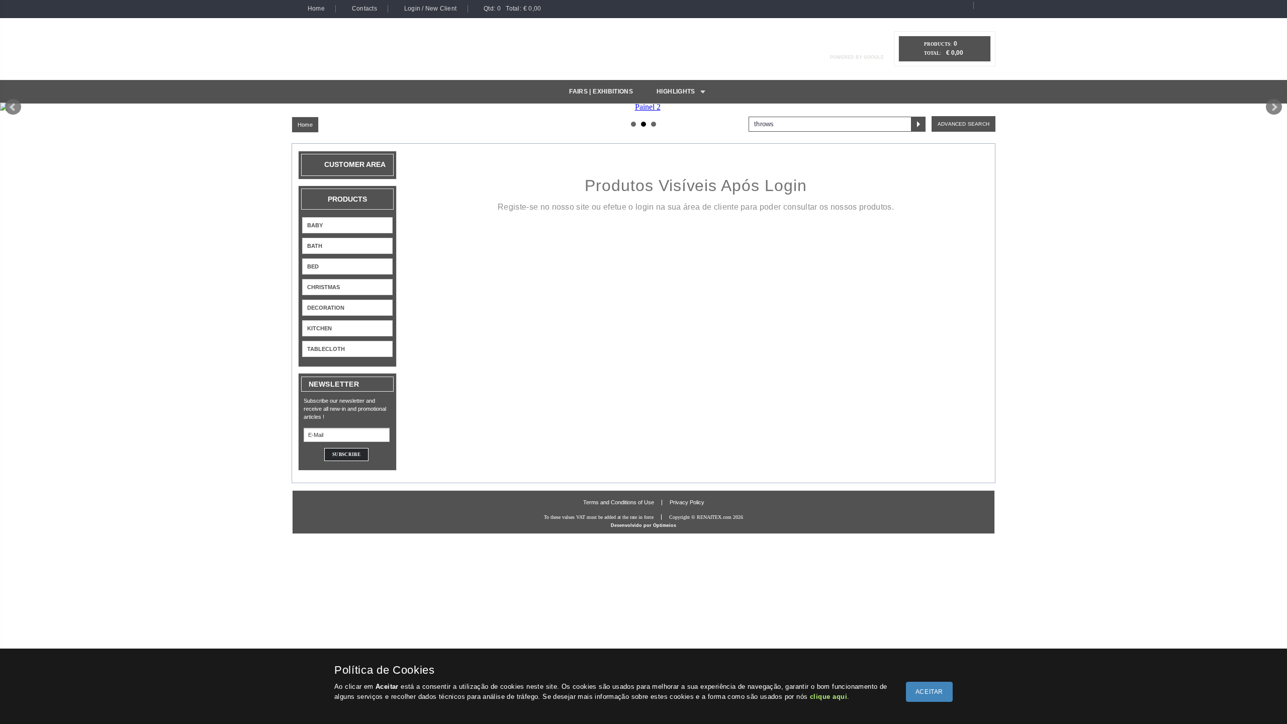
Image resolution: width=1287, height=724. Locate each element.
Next (1274, 107)
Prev (13, 107)
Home (305, 125)
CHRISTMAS (323, 287)
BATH (314, 246)
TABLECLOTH (326, 349)
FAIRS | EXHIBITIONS (601, 91)
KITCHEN (319, 328)
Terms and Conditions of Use (618, 502)
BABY (315, 225)
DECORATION (325, 308)
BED (313, 266)
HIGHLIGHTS (676, 91)
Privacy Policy (687, 502)
